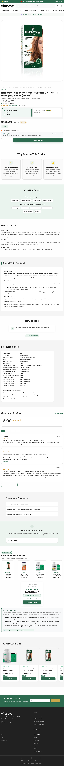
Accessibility (38, 763)
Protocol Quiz (18, 10)
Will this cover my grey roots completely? (18, 504)
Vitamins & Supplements (30, 10)
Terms (32, 763)
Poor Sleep (24, 208)
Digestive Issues (28, 211)
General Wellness (47, 200)
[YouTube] (10, 722)
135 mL (5, 126)
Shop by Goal (5, 10)
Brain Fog (37, 211)
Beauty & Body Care (39, 724)
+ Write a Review (58, 413)
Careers (36, 748)
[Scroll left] (1, 664)
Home (2, 87)
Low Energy (16, 208)
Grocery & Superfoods (39, 721)
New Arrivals (37, 729)
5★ (8, 431)
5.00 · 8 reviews (13, 105)
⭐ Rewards (5, 1)
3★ (18, 431)
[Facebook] (5, 722)
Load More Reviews (8, 485)
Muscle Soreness (47, 208)
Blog (35, 746)
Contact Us (57, 1)
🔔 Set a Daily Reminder (32, 335)
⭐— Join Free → (32, 1)
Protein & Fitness (44, 10)
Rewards (36, 743)
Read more (5, 461)
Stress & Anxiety (35, 208)
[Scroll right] (62, 664)
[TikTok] (7, 722)
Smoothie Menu (38, 751)
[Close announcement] (61, 1)
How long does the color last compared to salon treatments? (24, 509)
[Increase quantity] (10, 140)
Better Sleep (15, 200)
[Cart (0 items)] (61, 5)
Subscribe (55, 701)
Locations (36, 740)
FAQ (2, 737)
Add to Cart (39, 140)
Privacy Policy (25, 763)
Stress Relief (37, 200)
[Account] (57, 5)
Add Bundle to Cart (32, 602)
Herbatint (8, 87)
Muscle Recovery (26, 200)
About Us (36, 737)
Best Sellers (36, 727)
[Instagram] (2, 722)
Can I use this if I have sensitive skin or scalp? (19, 514)
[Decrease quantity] (3, 140)
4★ (13, 431)
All (3, 431)
